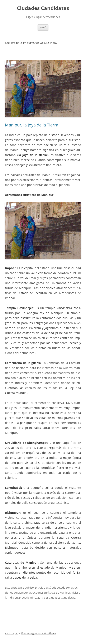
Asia (40, 587)
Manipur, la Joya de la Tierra (31, 125)
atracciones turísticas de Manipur (49, 592)
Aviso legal (11, 633)
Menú (43, 27)
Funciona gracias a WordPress (38, 633)
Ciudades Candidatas (43, 8)
